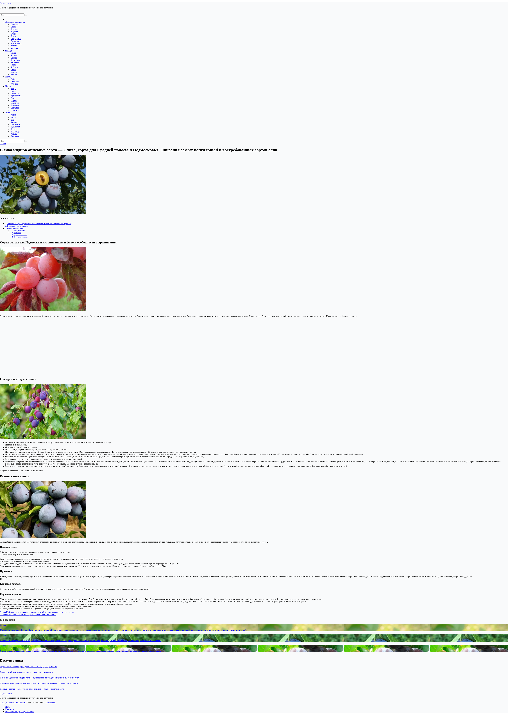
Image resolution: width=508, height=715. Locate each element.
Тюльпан (15, 103)
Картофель (15, 60)
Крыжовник (16, 43)
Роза (13, 98)
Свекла (14, 72)
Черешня (15, 29)
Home (7, 707)
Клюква (14, 84)
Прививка (17, 233)
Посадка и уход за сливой (17, 226)
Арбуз (13, 79)
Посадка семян (19, 231)
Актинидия (16, 41)
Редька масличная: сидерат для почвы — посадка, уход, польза (28, 667)
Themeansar (51, 702)
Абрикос (14, 31)
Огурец (14, 57)
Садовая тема (6, 3)
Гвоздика (15, 108)
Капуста (14, 55)
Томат (13, 53)
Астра (13, 88)
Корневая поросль (20, 235)
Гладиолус (15, 93)
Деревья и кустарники (15, 22)
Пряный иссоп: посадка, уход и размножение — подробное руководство (32, 689)
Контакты (9, 709)
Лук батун (15, 127)
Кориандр (15, 131)
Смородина (16, 38)
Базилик (14, 122)
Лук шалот (15, 136)
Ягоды (8, 77)
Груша (13, 27)
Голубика (15, 81)
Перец (13, 65)
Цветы (8, 86)
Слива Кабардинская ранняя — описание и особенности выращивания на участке (37, 612)
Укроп (13, 117)
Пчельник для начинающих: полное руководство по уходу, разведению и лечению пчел (39, 678)
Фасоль (14, 74)
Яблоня (14, 36)
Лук (12, 119)
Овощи (8, 50)
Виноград (15, 24)
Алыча (14, 46)
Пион (13, 91)
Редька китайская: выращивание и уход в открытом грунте (26, 672)
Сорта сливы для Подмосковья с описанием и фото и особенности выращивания (39, 224)
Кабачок (14, 67)
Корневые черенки (21, 237)
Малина (14, 48)
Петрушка (15, 124)
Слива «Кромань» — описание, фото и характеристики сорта (28, 614)
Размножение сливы (15, 228)
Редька (14, 134)
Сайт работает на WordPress (13, 702)
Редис (13, 115)
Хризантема (16, 96)
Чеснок (14, 129)
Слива (13, 34)
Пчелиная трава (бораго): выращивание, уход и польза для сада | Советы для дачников (39, 683)
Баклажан (15, 62)
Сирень (14, 100)
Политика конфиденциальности (19, 712)
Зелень (8, 112)
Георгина (15, 110)
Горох (13, 69)
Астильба (15, 105)
